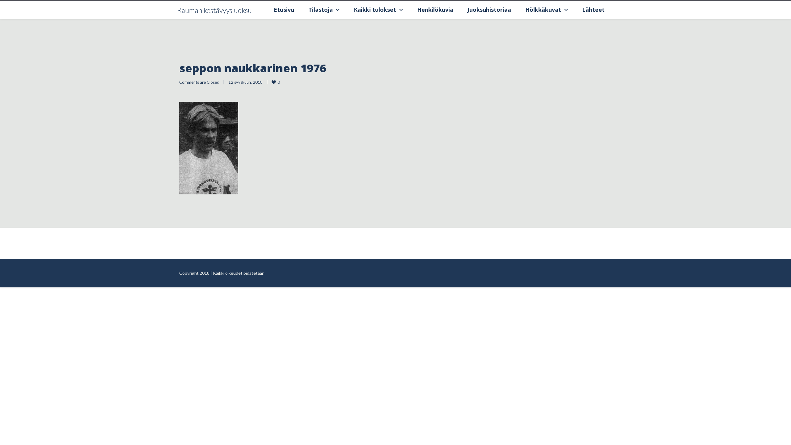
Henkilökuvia (435, 9)
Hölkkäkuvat (543, 9)
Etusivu (284, 9)
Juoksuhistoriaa (489, 9)
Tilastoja (320, 9)
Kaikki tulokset (375, 9)
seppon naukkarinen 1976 (252, 68)
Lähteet (593, 9)
